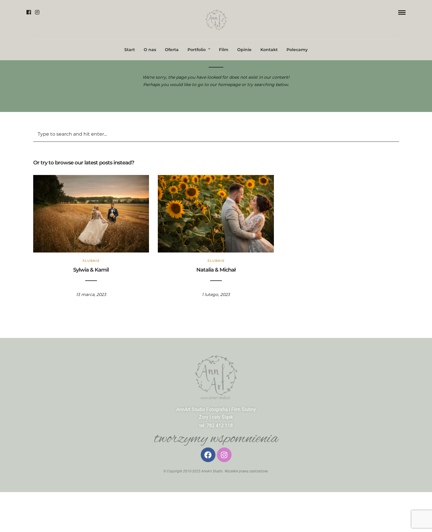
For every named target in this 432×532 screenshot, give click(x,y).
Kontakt (269, 49)
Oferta (172, 49)
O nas (150, 49)
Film (223, 49)
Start (129, 49)
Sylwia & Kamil (91, 270)
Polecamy (297, 49)
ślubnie (91, 261)
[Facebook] (28, 12)
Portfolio (196, 49)
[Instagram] (37, 12)
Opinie (244, 49)
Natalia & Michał (215, 270)
